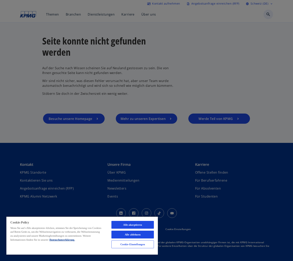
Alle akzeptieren (132, 224)
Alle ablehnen (133, 234)
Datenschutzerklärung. (62, 239)
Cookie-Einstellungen (132, 244)
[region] (82, 235)
